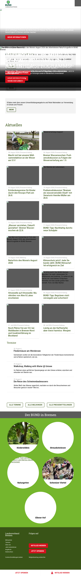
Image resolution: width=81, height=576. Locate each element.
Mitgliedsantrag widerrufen (37, 557)
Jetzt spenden (21, 573)
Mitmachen (8, 540)
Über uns (8, 545)
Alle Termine (15, 405)
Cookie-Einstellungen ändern (14, 557)
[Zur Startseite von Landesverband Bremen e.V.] (8, 3)
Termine (7, 542)
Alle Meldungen (35, 405)
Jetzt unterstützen (10, 547)
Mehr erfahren (15, 81)
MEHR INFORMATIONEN (16, 37)
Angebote (8, 549)
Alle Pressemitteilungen (60, 405)
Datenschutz (9, 552)
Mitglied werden (62, 573)
